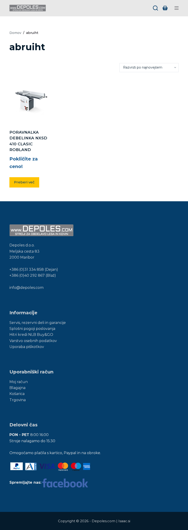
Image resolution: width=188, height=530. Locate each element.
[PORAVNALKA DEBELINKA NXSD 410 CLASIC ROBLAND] (30, 101)
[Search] (155, 8)
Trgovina (17, 400)
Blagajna (17, 388)
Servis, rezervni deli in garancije (37, 322)
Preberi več (24, 182)
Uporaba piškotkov (26, 347)
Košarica (17, 394)
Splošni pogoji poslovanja (32, 328)
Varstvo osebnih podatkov (33, 341)
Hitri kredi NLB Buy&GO (31, 334)
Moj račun (18, 382)
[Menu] (176, 8)
